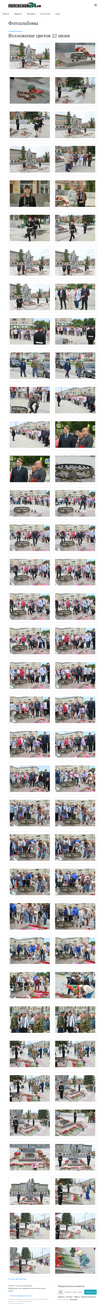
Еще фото (18, 31)
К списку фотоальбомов (17, 1279)
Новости (6, 14)
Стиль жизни (45, 14)
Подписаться (91, 1292)
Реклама (69, 1297)
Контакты (73, 1299)
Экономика (31, 14)
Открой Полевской (88, 1297)
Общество (18, 14)
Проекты (61, 1297)
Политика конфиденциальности (20, 1296)
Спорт (57, 14)
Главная (11, 31)
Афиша (77, 1297)
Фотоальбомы (63, 1299)
